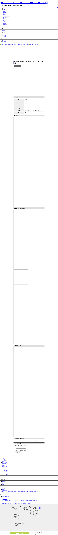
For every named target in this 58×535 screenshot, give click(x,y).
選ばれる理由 (15, 508)
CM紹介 (15, 517)
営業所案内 (4, 12)
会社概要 (5, 459)
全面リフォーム (5, 20)
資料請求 (46, 3)
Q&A (24, 508)
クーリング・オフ (5, 25)
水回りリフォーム (35, 512)
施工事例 (3, 16)
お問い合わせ (4, 23)
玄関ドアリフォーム (35, 513)
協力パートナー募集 (5, 13)
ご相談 (46, 1)
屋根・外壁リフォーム (5, 17)
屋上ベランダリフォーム (6, 18)
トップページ (13, 506)
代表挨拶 (5, 460)
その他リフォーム (5, 21)
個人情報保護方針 (5, 14)
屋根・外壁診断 (25, 507)
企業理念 (4, 11)
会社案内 (4, 9)
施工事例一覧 (34, 507)
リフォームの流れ (25, 510)
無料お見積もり (5, 24)
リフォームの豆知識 (25, 509)
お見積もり (46, 2)
